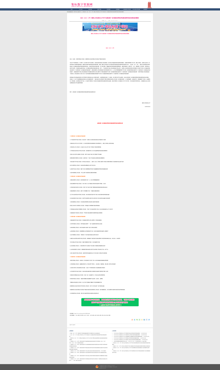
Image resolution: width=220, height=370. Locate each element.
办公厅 (85, 315)
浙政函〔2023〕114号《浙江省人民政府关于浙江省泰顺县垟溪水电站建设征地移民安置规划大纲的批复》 (132, 346)
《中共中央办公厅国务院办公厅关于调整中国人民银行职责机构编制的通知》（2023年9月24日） (130, 334)
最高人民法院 (80, 315)
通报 (109, 315)
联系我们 (145, 9)
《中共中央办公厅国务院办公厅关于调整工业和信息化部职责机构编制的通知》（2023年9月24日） (130, 339)
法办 (76, 315)
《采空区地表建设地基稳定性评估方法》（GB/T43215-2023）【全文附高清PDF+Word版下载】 (130, 341)
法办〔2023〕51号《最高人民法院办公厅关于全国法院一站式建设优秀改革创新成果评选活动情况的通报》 (105, 11)
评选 (102, 315)
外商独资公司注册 (127, 9)
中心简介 (81, 9)
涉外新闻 (108, 9)
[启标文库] (110, 30)
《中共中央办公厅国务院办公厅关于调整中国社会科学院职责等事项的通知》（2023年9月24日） (130, 333)
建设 (93, 315)
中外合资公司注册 (136, 9)
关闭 (74, 324)
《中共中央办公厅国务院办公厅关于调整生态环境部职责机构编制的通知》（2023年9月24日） (130, 338)
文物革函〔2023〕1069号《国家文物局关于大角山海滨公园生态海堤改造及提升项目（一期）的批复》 (88, 350)
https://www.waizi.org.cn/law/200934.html (82, 313)
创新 (98, 315)
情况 (107, 315)
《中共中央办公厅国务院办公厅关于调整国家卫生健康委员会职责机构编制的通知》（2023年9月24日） (131, 336)
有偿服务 (118, 9)
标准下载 (99, 9)
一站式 (90, 315)
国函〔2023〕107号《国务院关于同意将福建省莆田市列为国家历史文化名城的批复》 (85, 333)
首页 (72, 9)
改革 (96, 315)
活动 (105, 315)
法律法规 (90, 9)
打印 (71, 324)
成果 (100, 315)
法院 (88, 315)
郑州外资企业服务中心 (78, 11)
